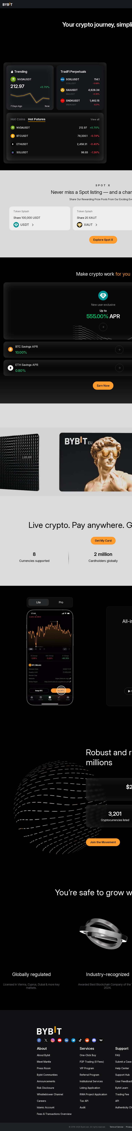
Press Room (44, 1068)
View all (95, 119)
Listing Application (90, 1087)
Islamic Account (45, 1107)
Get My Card (103, 540)
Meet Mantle (44, 1061)
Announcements (46, 1081)
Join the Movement (103, 842)
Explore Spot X (103, 239)
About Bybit (43, 1055)
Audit (82, 1107)
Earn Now (103, 385)
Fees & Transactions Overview (54, 1113)
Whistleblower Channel (50, 1094)
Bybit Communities (47, 1074)
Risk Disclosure (45, 1087)
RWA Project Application (93, 1094)
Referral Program (89, 1074)
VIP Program (87, 1068)
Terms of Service (116, 1127)
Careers (41, 1100)
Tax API (84, 1100)
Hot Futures (36, 119)
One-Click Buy (88, 1055)
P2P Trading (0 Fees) (92, 1061)
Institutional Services (91, 1081)
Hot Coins (18, 119)
